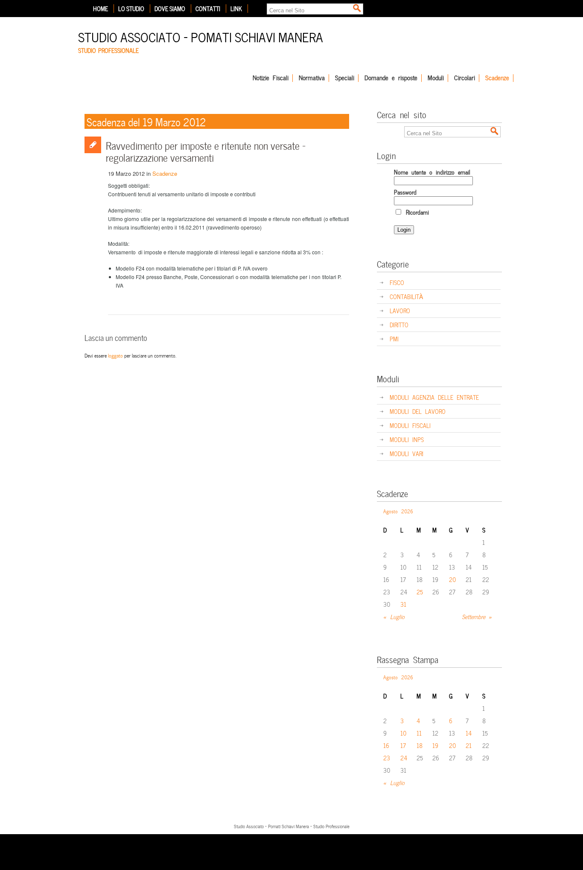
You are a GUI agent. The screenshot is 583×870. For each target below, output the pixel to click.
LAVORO (400, 310)
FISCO (397, 282)
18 (420, 745)
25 (420, 591)
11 (419, 732)
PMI (394, 338)
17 (403, 745)
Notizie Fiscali (271, 78)
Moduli (436, 78)
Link (236, 8)
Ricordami (415, 211)
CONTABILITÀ (406, 296)
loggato (115, 355)
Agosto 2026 (398, 511)
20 (452, 579)
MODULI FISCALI (410, 425)
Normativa (312, 78)
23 (386, 757)
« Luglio (394, 616)
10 (403, 732)
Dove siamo (169, 8)
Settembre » (477, 616)
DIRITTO (399, 324)
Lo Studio (131, 8)
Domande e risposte (390, 78)
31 (403, 603)
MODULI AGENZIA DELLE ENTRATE (434, 397)
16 (386, 745)
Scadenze (497, 78)
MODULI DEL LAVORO (418, 411)
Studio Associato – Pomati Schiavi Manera (200, 36)
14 (469, 732)
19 (435, 745)
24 (403, 757)
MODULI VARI (406, 453)
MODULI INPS (407, 439)
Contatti (207, 8)
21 (469, 745)
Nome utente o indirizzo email (432, 171)
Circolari (464, 78)
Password (405, 191)
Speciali (344, 78)
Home (100, 8)
